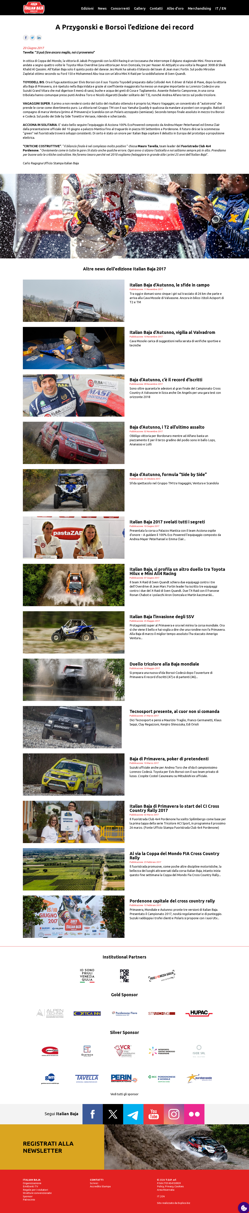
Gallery (140, 8)
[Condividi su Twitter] (32, 39)
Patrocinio (29, 1199)
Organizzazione (32, 1183)
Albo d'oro (175, 8)
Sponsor (28, 1196)
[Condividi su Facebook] (26, 39)
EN (224, 8)
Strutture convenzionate (37, 1193)
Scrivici (94, 1183)
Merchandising (199, 8)
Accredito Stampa (100, 1186)
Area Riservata (165, 1189)
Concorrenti (120, 8)
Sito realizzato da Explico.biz (173, 1202)
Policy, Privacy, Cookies (170, 1186)
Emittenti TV (30, 1186)
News (102, 8)
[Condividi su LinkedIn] (39, 39)
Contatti (156, 8)
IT (217, 8)
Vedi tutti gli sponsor (124, 1094)
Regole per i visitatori (35, 1189)
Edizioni (87, 8)
